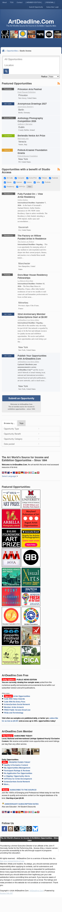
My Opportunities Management (17, 767)
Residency (10, 187)
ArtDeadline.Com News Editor (28, 320)
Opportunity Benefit (12, 433)
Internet (19, 182)
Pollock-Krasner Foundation (28, 156)
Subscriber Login (52, 7)
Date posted (9, 443)
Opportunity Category (13, 438)
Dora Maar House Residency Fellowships (33, 276)
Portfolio (48, 182)
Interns (29, 182)
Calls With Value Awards (14, 698)
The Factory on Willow (26, 241)
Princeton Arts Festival (30, 89)
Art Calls (10, 178)
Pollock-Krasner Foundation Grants (32, 151)
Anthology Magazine (25, 124)
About (4, 2)
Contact (19, 2)
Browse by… (9, 423)
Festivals (55, 178)
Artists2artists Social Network (17, 704)
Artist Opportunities (17, 696)
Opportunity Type (11, 428)
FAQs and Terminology (13, 712)
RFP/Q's (22, 187)
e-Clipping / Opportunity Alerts (17, 776)
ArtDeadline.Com (31, 21)
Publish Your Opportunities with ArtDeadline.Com (32, 357)
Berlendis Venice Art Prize (31, 135)
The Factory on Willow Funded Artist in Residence (32, 237)
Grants (9, 182)
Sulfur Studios (23, 200)
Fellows (44, 178)
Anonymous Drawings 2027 (32, 103)
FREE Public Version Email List (17, 709)
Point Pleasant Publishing (27, 92)
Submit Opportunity (36, 7)
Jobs (38, 182)
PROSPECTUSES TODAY (16, 762)
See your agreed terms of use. (12, 861)
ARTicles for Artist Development (18, 778)
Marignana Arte (23, 138)
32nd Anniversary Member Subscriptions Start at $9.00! (32, 315)
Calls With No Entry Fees (14, 701)
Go (6, 71)
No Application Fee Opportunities (18, 773)
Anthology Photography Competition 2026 (30, 119)
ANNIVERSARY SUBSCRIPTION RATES (22, 804)
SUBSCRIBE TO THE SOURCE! (23, 789)
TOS (11, 2)
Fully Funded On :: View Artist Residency (30, 195)
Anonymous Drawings (26, 106)
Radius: (44, 76)
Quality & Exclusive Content (16, 765)
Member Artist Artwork (14, 707)
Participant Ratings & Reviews (17, 770)
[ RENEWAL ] (50, 2)
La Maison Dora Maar (25, 281)
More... (7, 784)
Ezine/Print (33, 178)
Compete (21, 178)
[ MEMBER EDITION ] (34, 2)
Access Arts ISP (6, 893)
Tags (21, 423)
